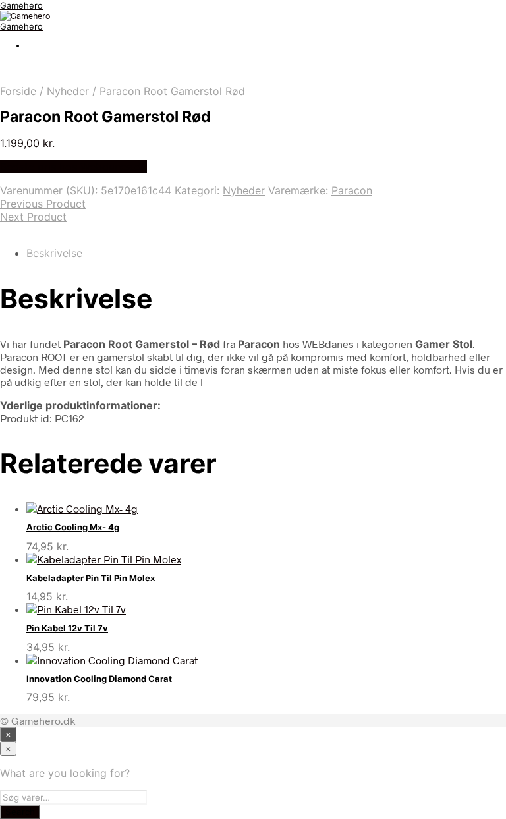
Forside (18, 91)
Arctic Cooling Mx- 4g (72, 527)
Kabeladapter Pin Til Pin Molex (90, 578)
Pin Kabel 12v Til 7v (67, 628)
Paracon (351, 190)
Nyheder (68, 91)
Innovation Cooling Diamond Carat (99, 678)
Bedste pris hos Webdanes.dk (73, 166)
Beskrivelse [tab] (54, 253)
